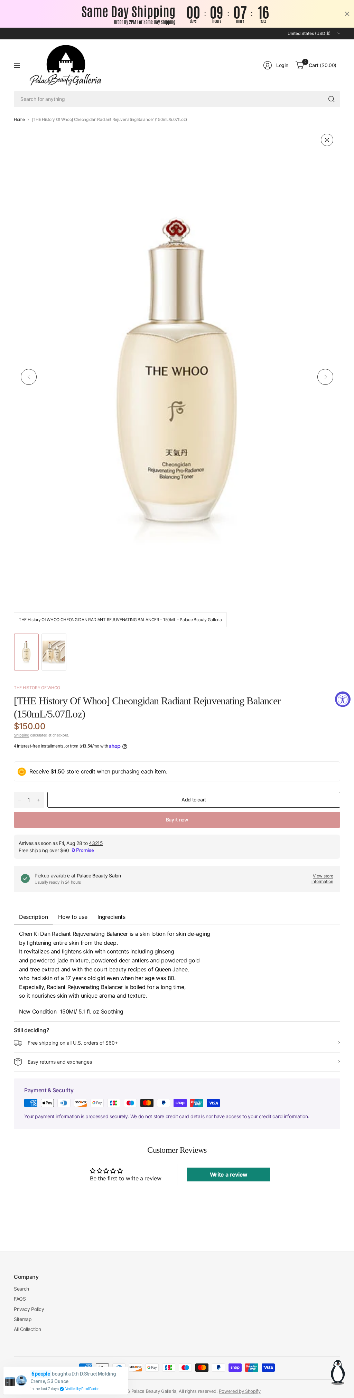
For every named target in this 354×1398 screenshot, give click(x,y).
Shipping (21, 735)
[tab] (111, 917)
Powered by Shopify (239, 1391)
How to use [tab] (72, 916)
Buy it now (177, 819)
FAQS (20, 1299)
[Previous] (29, 377)
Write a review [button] (229, 1174)
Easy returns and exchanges (60, 1062)
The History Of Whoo (37, 687)
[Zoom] (327, 140)
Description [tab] (33, 916)
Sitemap (23, 1319)
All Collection (27, 1329)
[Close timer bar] (347, 14)
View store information (322, 878)
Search (21, 1289)
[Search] (331, 99)
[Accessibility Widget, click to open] (343, 699)
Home (19, 119)
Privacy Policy (29, 1309)
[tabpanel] (177, 972)
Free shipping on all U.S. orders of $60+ (73, 1043)
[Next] (325, 377)
